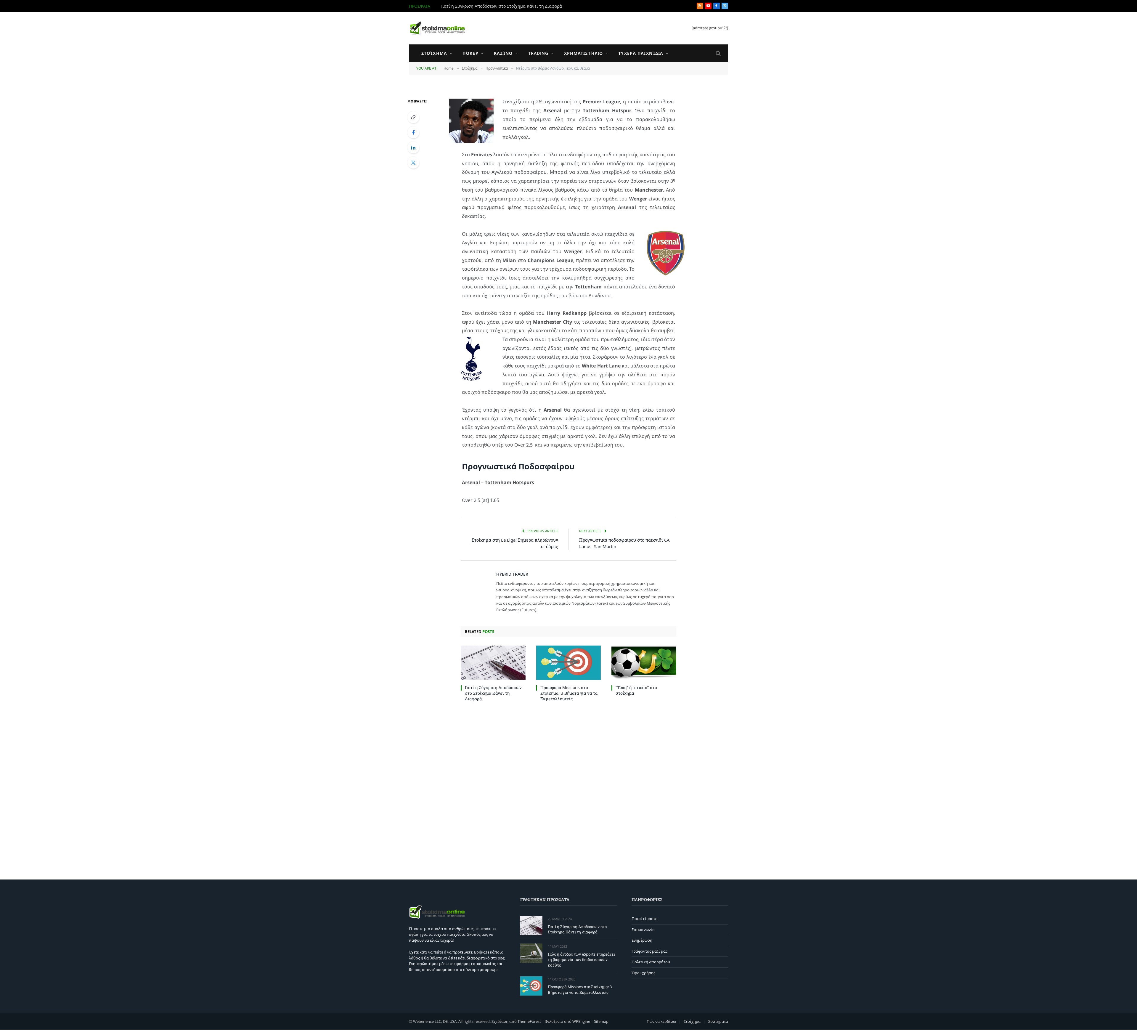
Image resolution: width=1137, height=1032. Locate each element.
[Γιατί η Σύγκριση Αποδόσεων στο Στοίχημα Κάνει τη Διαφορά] (493, 663)
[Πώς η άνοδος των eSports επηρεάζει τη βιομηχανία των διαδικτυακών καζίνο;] (531, 953)
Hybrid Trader (512, 574)
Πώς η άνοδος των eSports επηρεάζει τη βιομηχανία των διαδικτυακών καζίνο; (507, 6)
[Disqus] (568, 789)
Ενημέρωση (642, 940)
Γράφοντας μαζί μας (649, 951)
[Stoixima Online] (437, 28)
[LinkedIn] (413, 147)
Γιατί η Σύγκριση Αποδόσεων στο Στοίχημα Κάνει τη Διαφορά (493, 693)
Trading (538, 53)
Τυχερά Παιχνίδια (640, 53)
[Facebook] (413, 132)
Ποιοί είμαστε (644, 918)
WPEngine (581, 1021)
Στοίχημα (434, 53)
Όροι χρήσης (643, 972)
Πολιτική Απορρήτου (651, 961)
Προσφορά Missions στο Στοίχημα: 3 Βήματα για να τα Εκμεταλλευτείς (569, 693)
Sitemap (601, 1021)
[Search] (717, 53)
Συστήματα (718, 1021)
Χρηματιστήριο (583, 53)
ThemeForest (529, 1021)
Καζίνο (503, 53)
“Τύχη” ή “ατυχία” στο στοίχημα (636, 690)
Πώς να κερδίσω (661, 1021)
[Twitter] (413, 162)
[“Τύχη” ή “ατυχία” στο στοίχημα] (643, 663)
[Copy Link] (413, 117)
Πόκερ (470, 53)
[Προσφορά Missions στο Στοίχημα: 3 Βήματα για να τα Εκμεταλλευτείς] (568, 663)
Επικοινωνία (643, 929)
